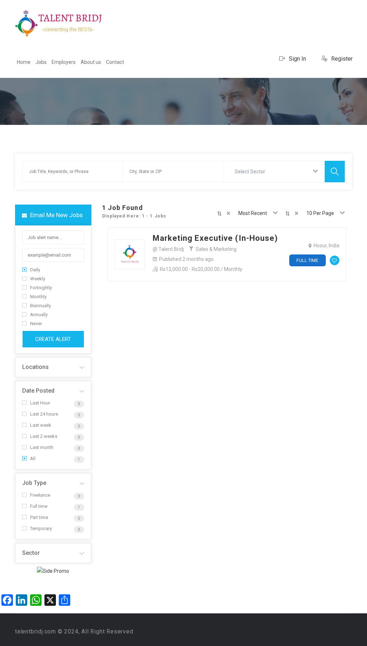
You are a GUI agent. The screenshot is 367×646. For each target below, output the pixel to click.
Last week (40, 425)
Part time (39, 517)
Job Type (34, 482)
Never (36, 323)
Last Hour (40, 403)
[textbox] (251, 171)
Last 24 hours (44, 414)
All (32, 458)
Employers (64, 62)
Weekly (37, 278)
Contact (115, 62)
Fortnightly (41, 287)
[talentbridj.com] (59, 23)
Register (341, 58)
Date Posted (38, 390)
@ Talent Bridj (168, 249)
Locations (35, 367)
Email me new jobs (56, 215)
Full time (38, 506)
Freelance (40, 495)
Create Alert (53, 339)
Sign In (296, 58)
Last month (41, 447)
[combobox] (274, 171)
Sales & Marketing (216, 249)
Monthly (38, 296)
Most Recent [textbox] (252, 213)
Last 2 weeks (43, 436)
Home (23, 62)
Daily (35, 269)
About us (91, 62)
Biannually (40, 305)
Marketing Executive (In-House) (215, 238)
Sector (31, 552)
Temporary (41, 528)
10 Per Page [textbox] (320, 213)
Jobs (41, 62)
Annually (39, 314)
